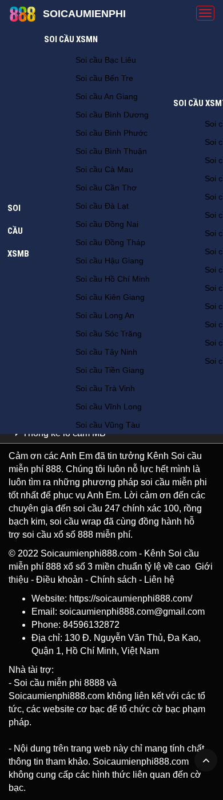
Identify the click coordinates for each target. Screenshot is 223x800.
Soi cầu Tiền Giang (109, 370)
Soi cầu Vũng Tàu (107, 424)
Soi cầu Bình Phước (111, 132)
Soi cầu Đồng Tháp (110, 242)
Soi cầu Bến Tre (104, 78)
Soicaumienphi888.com (89, 553)
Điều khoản (59, 579)
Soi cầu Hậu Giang (109, 260)
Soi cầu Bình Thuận (111, 151)
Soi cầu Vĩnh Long (108, 406)
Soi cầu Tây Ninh (106, 351)
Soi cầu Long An (104, 315)
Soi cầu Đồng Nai (106, 224)
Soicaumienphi (84, 13)
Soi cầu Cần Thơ (106, 187)
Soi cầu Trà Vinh (105, 388)
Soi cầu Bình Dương (112, 114)
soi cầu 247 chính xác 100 (126, 508)
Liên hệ (159, 579)
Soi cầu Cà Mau (104, 169)
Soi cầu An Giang (106, 96)
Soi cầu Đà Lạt (102, 205)
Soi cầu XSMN (71, 39)
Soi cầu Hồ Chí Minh (112, 278)
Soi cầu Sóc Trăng (108, 333)
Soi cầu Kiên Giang (110, 297)
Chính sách (113, 579)
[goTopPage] (205, 760)
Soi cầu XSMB (18, 231)
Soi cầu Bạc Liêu (105, 59)
